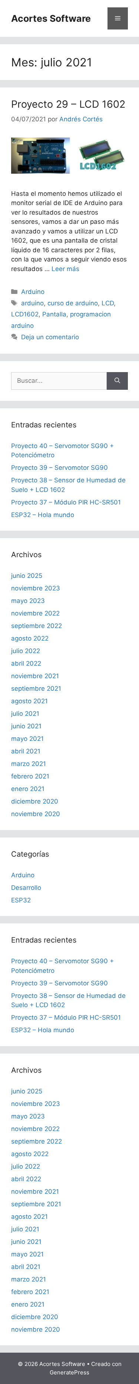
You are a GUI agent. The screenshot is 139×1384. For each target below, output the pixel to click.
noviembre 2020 (35, 814)
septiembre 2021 (36, 688)
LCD (108, 303)
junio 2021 (26, 726)
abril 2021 (25, 751)
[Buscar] (117, 381)
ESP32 (21, 900)
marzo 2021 (28, 763)
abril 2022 (26, 663)
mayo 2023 (28, 600)
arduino (32, 303)
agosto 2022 (30, 638)
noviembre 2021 (35, 676)
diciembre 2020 (34, 801)
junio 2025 (26, 575)
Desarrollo (26, 887)
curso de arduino (72, 303)
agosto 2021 (29, 701)
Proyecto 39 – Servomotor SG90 (59, 467)
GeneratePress (69, 1372)
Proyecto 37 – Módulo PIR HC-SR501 (66, 502)
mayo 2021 (27, 738)
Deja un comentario (50, 337)
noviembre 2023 (35, 588)
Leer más (65, 269)
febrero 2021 (30, 776)
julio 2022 (25, 651)
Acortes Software (51, 18)
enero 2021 (27, 788)
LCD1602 (25, 314)
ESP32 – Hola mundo (42, 514)
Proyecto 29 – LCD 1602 (68, 104)
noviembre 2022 (35, 613)
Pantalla (54, 314)
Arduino (32, 291)
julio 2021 (25, 713)
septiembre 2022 (36, 625)
